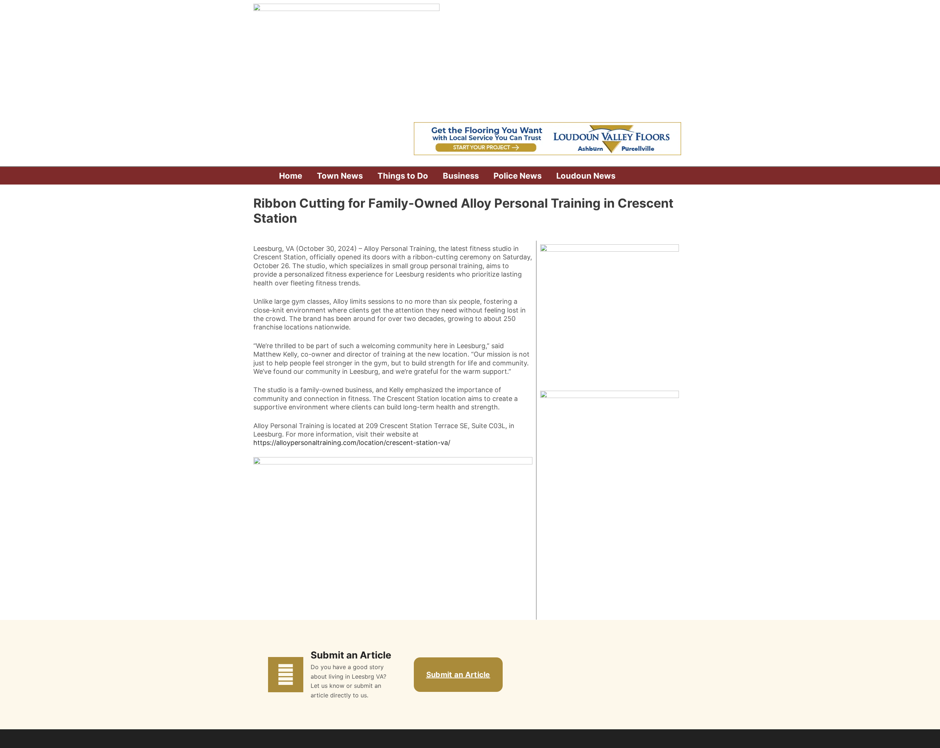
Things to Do (402, 175)
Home (290, 175)
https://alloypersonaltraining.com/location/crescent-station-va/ (351, 442)
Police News (518, 175)
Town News (340, 175)
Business (461, 175)
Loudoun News (585, 175)
